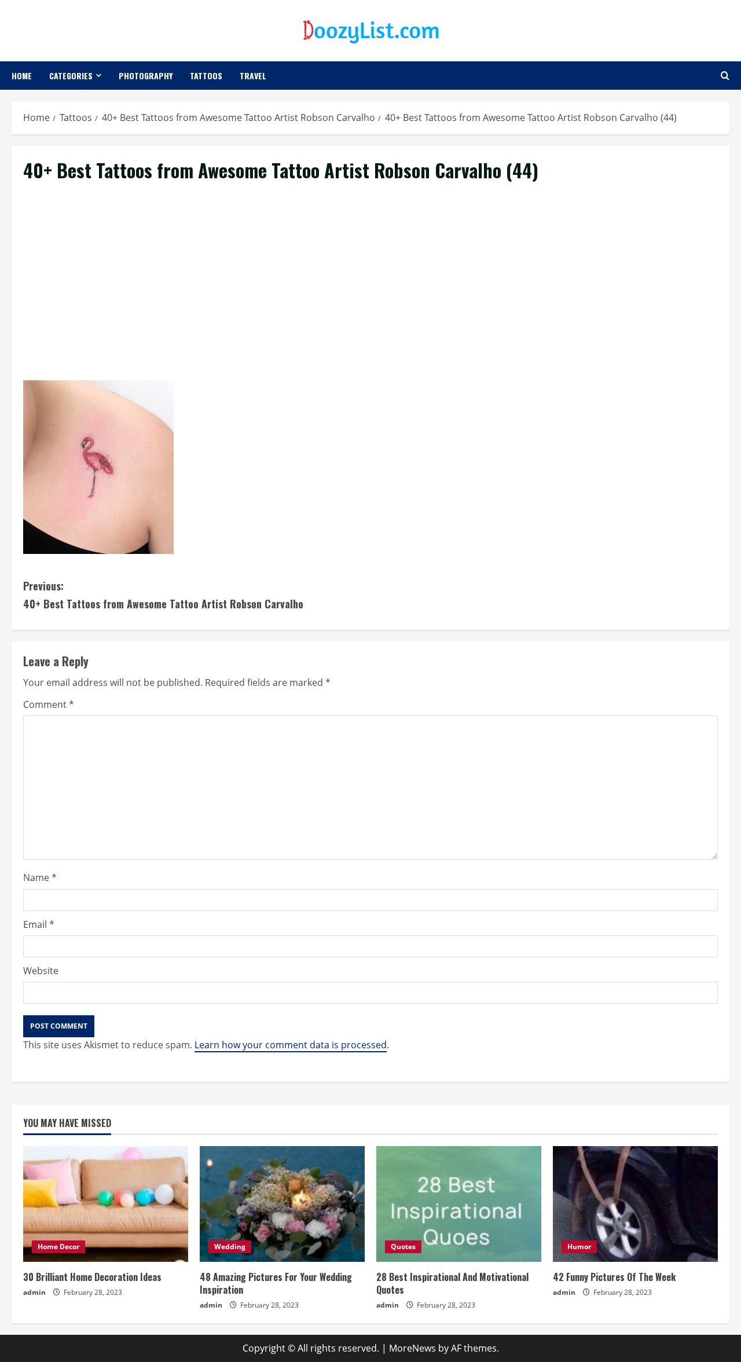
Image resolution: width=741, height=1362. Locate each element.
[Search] (725, 75)
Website (40, 970)
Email (38, 924)
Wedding (229, 1246)
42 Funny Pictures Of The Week (614, 1277)
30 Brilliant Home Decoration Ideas (92, 1277)
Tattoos (206, 75)
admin (34, 1292)
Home (22, 75)
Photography (146, 75)
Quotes (403, 1246)
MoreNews (412, 1348)
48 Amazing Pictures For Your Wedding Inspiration (276, 1283)
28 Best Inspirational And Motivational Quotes (452, 1283)
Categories (71, 75)
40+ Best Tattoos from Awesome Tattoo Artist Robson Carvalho (163, 594)
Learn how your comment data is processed (291, 1044)
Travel (253, 75)
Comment (48, 704)
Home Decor (58, 1246)
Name (40, 877)
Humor (579, 1246)
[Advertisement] (370, 295)
